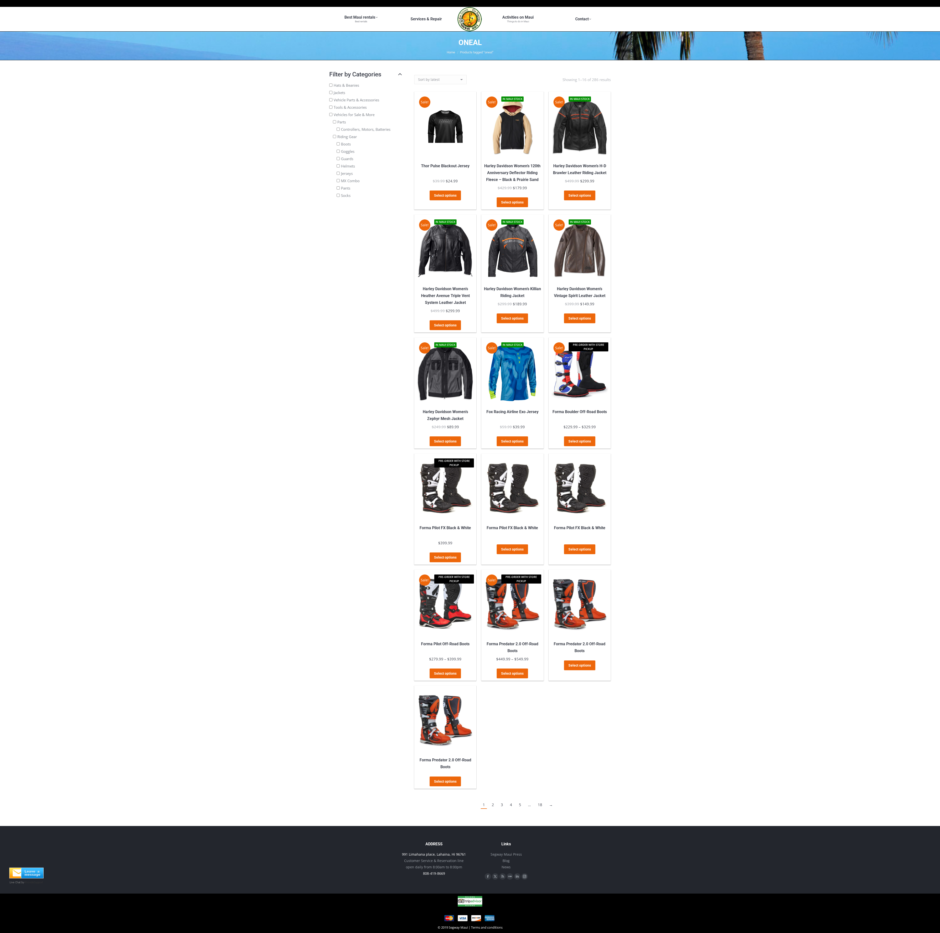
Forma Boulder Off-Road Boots (579, 411)
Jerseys (347, 173)
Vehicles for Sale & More (354, 114)
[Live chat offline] (26, 876)
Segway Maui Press (506, 854)
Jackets (339, 92)
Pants (345, 188)
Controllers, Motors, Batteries (365, 129)
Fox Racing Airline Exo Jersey (512, 411)
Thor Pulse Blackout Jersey (445, 166)
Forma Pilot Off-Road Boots (445, 644)
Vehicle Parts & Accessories (356, 99)
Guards (347, 158)
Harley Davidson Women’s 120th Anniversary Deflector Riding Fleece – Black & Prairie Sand (512, 173)
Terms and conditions (487, 927)
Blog (506, 860)
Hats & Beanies (346, 85)
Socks (346, 195)
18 (540, 804)
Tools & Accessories (350, 107)
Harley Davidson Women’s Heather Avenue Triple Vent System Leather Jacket (445, 296)
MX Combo (350, 180)
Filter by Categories (355, 74)
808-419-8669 (434, 873)
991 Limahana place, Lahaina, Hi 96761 (434, 854)
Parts (341, 122)
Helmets (348, 166)
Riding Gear (347, 136)
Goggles (347, 151)
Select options (445, 195)
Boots (346, 144)
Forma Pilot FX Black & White (445, 528)
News (506, 867)
